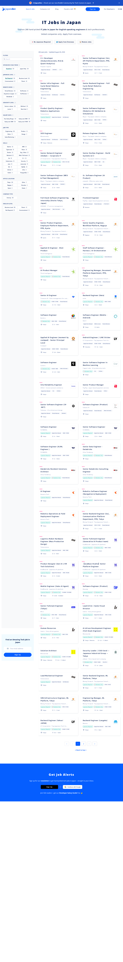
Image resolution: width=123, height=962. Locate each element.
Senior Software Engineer (94, 427)
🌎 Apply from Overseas (65, 42)
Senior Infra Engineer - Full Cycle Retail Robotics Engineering (52, 86)
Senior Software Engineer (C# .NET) (53, 406)
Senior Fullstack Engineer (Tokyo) (52, 607)
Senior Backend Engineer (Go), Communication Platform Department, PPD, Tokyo (96, 516)
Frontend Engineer (91, 198)
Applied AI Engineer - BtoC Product (52, 249)
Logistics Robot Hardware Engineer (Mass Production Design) (52, 541)
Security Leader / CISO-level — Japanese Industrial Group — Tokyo (96, 653)
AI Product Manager (49, 270)
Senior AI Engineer (49, 295)
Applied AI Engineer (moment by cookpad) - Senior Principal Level (55, 340)
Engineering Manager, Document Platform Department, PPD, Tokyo (97, 273)
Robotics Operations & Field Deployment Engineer (53, 515)
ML (95, 371)
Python (104, 119)
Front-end (106, 204)
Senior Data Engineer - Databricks (93, 448)
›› (94, 744)
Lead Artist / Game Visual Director (94, 607)
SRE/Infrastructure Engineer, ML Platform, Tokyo (55, 699)
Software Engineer (49, 315)
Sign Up (93, 9)
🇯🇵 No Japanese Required (41, 42)
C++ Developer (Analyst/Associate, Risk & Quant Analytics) (52, 61)
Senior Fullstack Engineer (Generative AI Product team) (95, 540)
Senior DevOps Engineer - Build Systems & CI (96, 154)
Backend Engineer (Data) (93, 295)
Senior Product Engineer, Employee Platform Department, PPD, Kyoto (55, 226)
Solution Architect (49, 650)
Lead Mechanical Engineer (52, 676)
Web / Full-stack (63, 139)
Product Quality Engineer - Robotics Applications (52, 109)
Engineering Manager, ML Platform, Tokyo (93, 699)
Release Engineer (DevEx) (94, 133)
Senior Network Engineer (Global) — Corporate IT (51, 154)
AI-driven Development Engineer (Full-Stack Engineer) (97, 629)
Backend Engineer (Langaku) (95, 720)
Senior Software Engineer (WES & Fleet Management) (54, 176)
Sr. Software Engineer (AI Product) (94, 176)
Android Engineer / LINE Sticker (96, 337)
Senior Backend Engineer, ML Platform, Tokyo (95, 677)
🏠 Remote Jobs (85, 42)
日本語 (120, 9)
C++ (60, 69)
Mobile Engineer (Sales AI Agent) (55, 586)
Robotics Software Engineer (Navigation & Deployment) (95, 492)
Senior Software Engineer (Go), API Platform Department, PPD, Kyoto (96, 61)
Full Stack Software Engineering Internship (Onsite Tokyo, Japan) (55, 200)
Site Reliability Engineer (51, 385)
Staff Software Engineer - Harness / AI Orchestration (94, 249)
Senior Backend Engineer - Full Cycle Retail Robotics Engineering (96, 86)
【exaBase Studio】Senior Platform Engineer (94, 565)
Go (103, 162)
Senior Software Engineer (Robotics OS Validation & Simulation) (94, 111)
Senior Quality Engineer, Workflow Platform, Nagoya (95, 224)
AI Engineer (45, 491)
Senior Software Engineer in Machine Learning (95, 363)
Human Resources (48, 628)
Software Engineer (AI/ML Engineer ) (52, 448)
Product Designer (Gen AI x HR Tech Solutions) (54, 565)
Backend (55, 69)
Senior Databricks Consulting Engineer (95, 470)
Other (105, 391)
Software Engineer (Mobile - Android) (95, 316)
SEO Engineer (46, 133)
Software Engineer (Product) (95, 404)
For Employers (109, 9)
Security (62, 94)
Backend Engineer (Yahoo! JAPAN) (52, 721)
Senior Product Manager (93, 385)
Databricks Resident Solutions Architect (54, 470)
